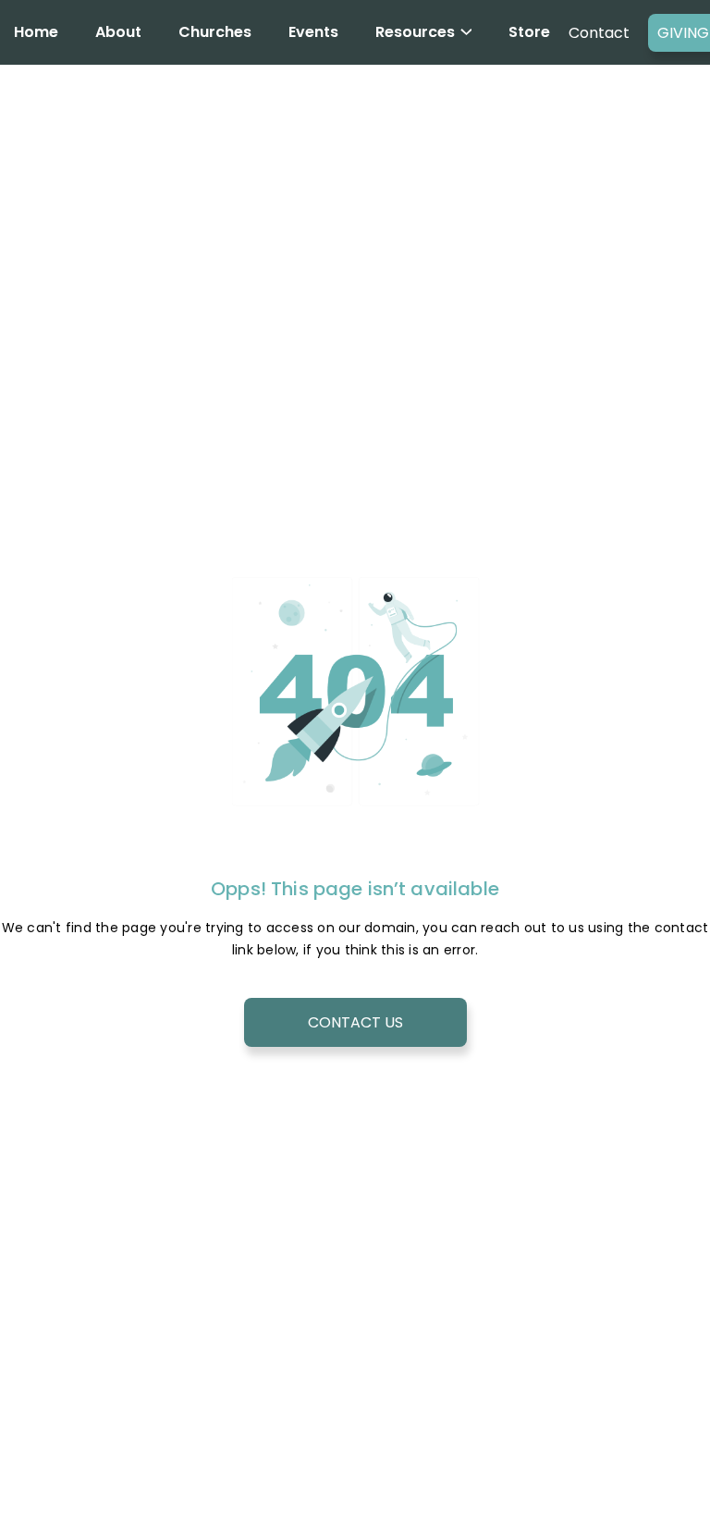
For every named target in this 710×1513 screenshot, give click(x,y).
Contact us (355, 1022)
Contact (599, 32)
